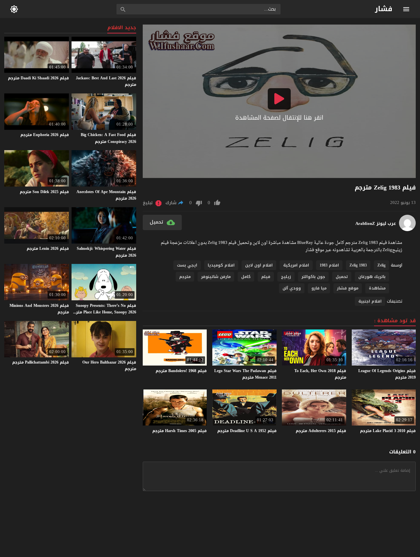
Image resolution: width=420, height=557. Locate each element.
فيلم (265, 276)
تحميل (342, 276)
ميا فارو (318, 288)
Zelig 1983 (358, 265)
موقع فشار (347, 288)
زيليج (286, 276)
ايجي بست (187, 265)
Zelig (381, 265)
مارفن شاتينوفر (216, 276)
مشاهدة (377, 288)
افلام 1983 (329, 265)
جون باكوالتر (313, 276)
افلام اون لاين (259, 265)
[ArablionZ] (407, 230)
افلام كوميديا (221, 265)
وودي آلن (292, 288)
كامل (246, 276)
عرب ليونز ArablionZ (375, 223)
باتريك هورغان (372, 276)
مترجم (185, 276)
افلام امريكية (296, 265)
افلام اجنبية (370, 301)
